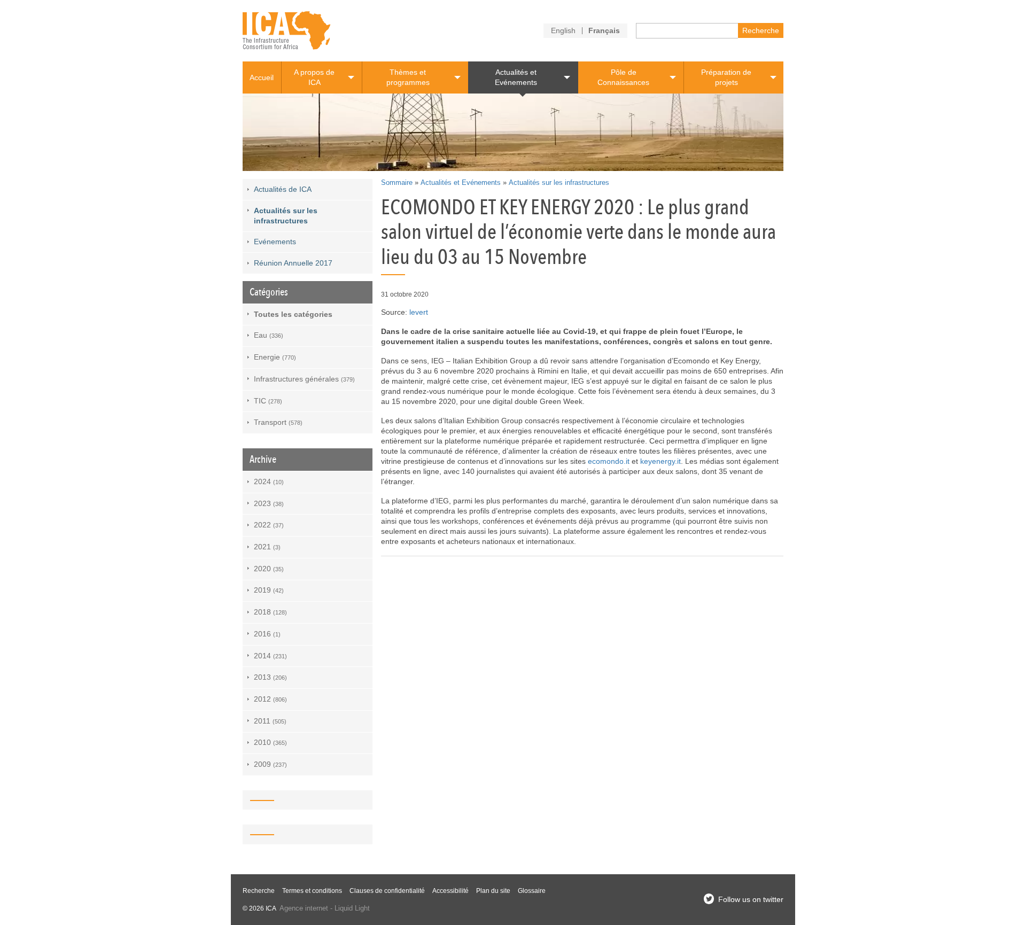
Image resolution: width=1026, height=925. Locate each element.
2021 (267, 546)
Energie (275, 357)
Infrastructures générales (304, 379)
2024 (269, 481)
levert (418, 312)
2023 (269, 503)
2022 (269, 524)
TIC (268, 401)
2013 (270, 677)
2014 (270, 655)
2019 (269, 590)
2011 (270, 721)
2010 (270, 742)
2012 (270, 699)
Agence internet (303, 908)
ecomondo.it (608, 461)
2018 (270, 612)
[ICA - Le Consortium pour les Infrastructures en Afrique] (287, 30)
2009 (270, 764)
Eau (268, 335)
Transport (278, 422)
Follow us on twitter (750, 899)
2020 (269, 568)
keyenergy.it (660, 461)
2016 (267, 633)
